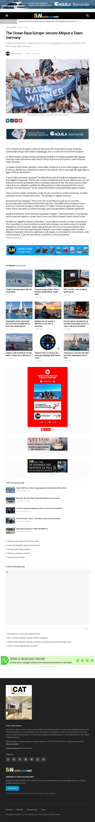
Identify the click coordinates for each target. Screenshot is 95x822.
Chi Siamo (9, 810)
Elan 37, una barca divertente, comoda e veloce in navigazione (27, 638)
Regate (27, 27)
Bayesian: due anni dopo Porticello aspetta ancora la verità (38, 498)
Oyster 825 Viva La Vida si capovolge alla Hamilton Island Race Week (41, 488)
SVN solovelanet (11, 27)
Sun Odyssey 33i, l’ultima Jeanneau (18, 549)
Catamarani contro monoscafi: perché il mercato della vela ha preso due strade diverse (18, 323)
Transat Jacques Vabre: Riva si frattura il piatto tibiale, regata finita (47, 291)
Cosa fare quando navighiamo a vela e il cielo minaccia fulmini (39, 508)
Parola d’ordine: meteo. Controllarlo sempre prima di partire (38, 518)
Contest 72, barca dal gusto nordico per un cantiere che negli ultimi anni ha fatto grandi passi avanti (39, 642)
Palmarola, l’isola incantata (16, 557)
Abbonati (12, 788)
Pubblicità (19, 810)
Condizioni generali (13, 748)
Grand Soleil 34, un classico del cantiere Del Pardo (23, 634)
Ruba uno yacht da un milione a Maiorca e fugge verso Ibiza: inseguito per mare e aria (47, 21)
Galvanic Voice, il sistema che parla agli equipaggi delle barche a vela (47, 355)
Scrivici (43, 810)
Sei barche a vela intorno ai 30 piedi (18, 553)
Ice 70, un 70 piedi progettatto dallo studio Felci (22, 646)
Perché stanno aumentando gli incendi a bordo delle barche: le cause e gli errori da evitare (76, 323)
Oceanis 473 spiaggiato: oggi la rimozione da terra (23, 545)
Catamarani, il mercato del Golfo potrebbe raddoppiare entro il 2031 (76, 355)
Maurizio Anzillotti (12, 744)
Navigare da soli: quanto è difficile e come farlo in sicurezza (45, 323)
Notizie (20, 27)
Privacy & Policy (32, 810)
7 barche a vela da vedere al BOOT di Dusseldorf (22, 541)
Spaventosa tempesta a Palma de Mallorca (32, 529)
